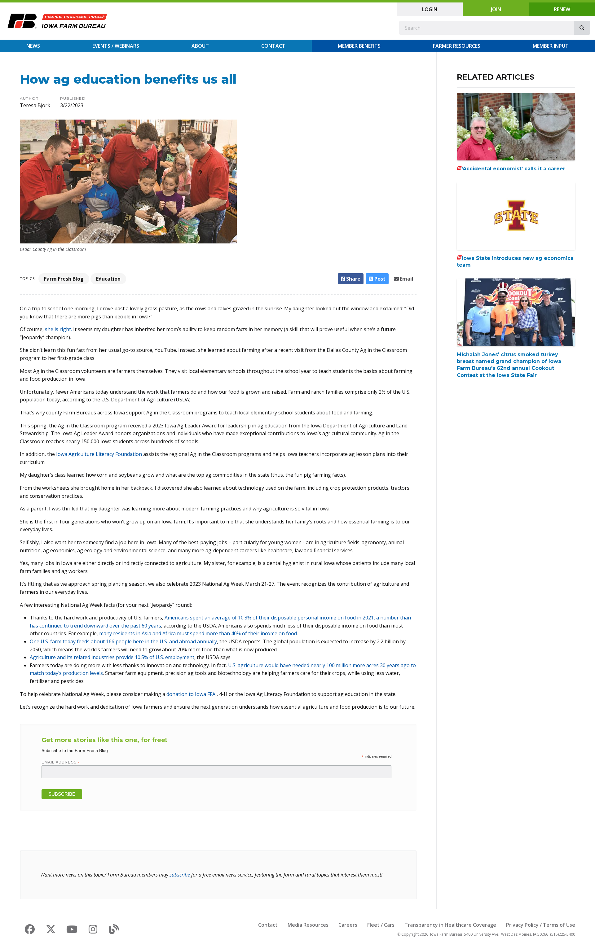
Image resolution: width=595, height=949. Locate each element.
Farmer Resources (456, 45)
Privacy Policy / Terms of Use (540, 924)
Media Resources (308, 924)
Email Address (61, 762)
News (33, 45)
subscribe (180, 874)
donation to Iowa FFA (191, 694)
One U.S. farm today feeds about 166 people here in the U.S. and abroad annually (123, 641)
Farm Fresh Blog (64, 278)
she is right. (59, 329)
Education (108, 278)
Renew (562, 9)
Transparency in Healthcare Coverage (450, 924)
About (200, 45)
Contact (273, 45)
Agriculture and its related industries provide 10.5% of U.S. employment (112, 657)
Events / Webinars (115, 45)
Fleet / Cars (380, 924)
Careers (347, 924)
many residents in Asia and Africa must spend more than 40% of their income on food (198, 633)
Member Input (551, 45)
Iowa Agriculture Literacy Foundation (99, 454)
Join (496, 9)
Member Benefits (359, 45)
